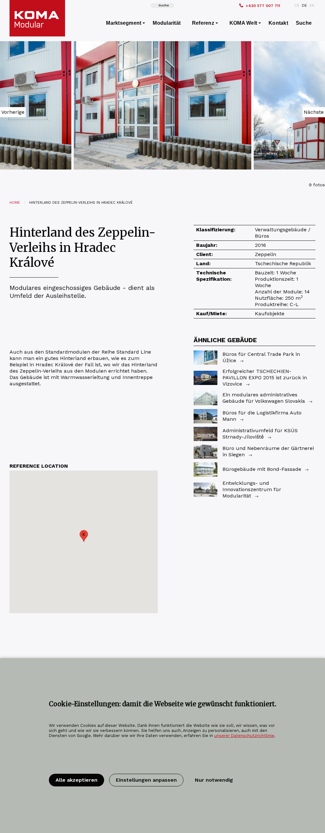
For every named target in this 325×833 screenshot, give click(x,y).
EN (311, 5)
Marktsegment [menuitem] (123, 23)
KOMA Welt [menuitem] (243, 23)
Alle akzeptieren (76, 780)
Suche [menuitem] (304, 23)
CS (296, 5)
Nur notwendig (214, 780)
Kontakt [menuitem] (278, 23)
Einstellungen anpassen (146, 780)
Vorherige (12, 112)
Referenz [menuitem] (203, 23)
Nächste (314, 112)
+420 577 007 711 (263, 5)
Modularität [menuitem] (167, 23)
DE (304, 5)
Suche (163, 5)
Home (15, 203)
